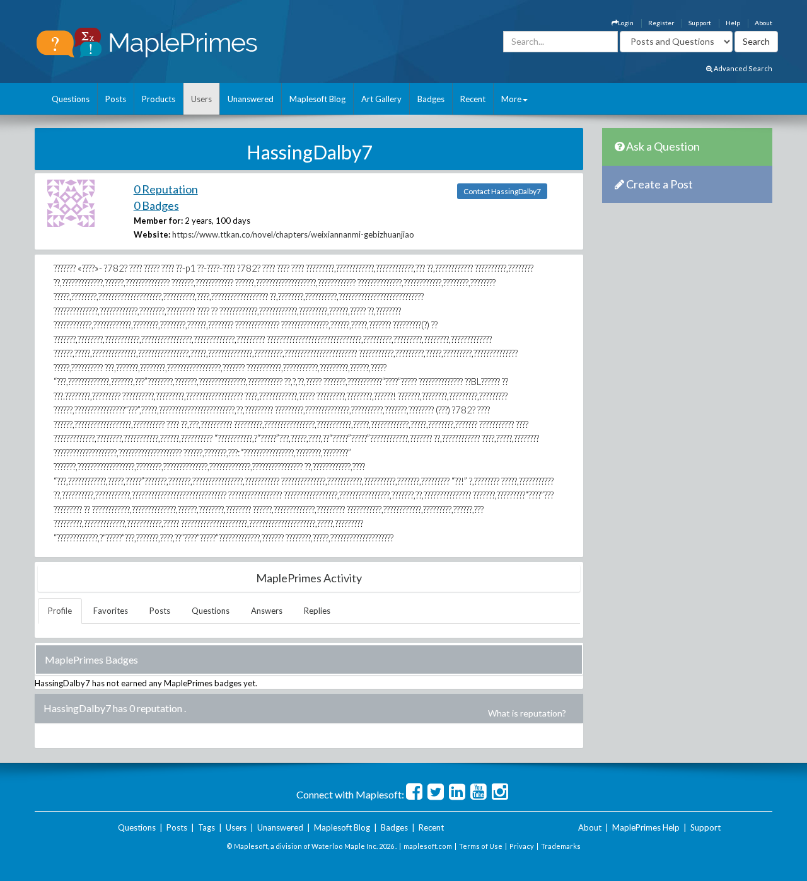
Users (201, 99)
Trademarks (561, 846)
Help (733, 22)
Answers (266, 611)
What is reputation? (527, 713)
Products (158, 99)
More (511, 99)
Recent (472, 99)
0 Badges (156, 205)
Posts (115, 99)
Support (699, 22)
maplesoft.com (428, 846)
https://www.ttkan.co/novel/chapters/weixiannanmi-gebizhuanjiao (293, 234)
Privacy (521, 846)
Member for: (158, 221)
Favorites (110, 611)
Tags (206, 827)
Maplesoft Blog (317, 99)
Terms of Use (480, 846)
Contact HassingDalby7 (502, 191)
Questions (71, 99)
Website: (152, 234)
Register (661, 22)
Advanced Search (742, 68)
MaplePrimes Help (646, 827)
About (763, 22)
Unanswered (251, 99)
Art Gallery (381, 99)
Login (626, 22)
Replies (317, 611)
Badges (430, 99)
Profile (60, 611)
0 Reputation (166, 189)
